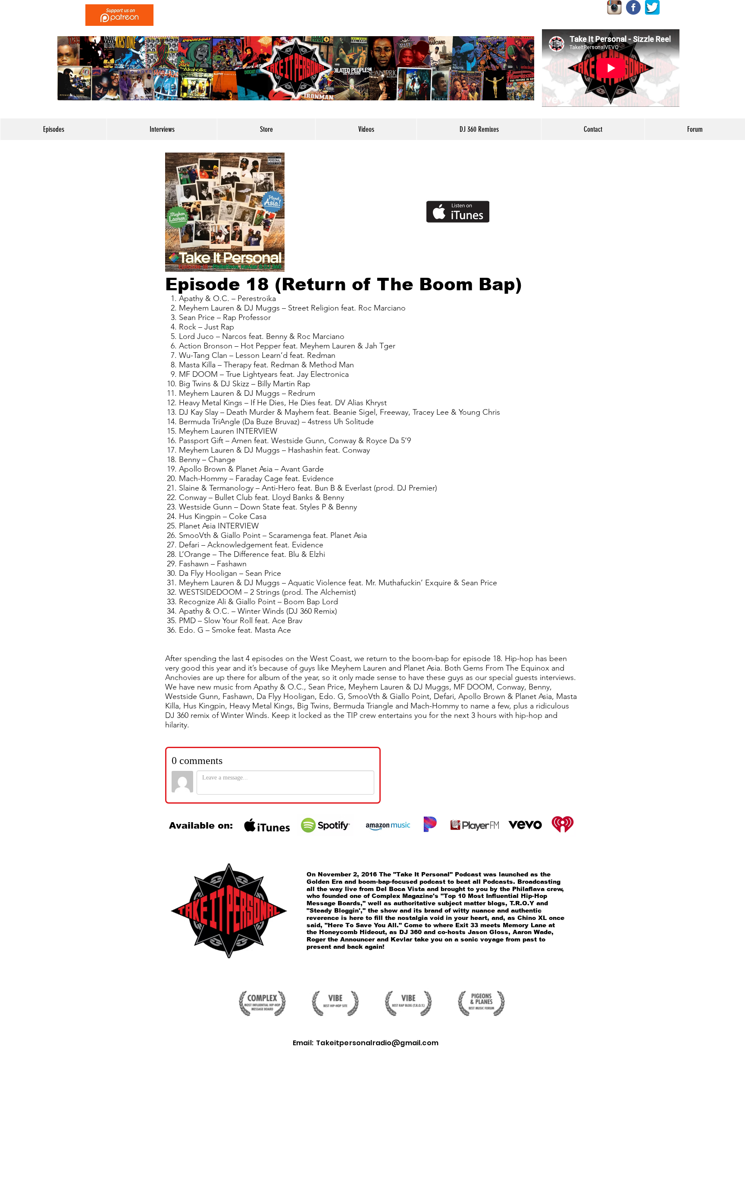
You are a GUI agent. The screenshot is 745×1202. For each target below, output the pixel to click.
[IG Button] (614, 7)
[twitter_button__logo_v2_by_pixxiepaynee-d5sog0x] (652, 7)
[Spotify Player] (356, 212)
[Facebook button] (633, 7)
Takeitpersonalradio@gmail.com (377, 1043)
